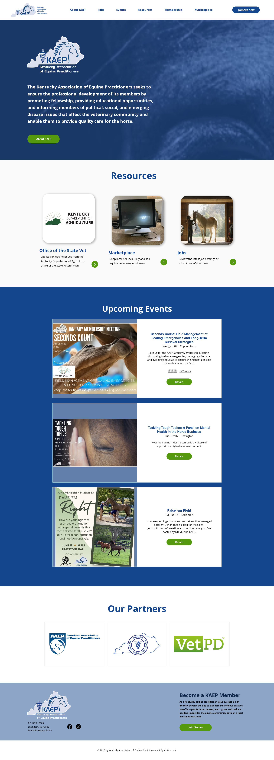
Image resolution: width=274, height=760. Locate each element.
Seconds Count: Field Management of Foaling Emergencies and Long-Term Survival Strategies (179, 338)
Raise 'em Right (179, 510)
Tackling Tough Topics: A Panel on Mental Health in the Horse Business (179, 430)
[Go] (94, 264)
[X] (78, 726)
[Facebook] (69, 726)
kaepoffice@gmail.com (40, 730)
